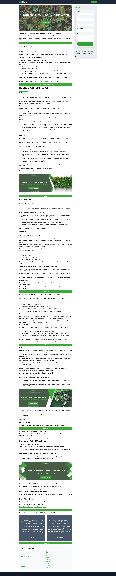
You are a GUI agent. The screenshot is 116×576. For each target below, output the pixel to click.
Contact (93, 2)
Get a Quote (45, 22)
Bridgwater (48, 555)
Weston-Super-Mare (38, 506)
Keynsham (23, 560)
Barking (44, 506)
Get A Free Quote (45, 543)
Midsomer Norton (24, 563)
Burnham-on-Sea (24, 558)
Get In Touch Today (46, 42)
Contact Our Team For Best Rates (46, 84)
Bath (47, 551)
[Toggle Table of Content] (31, 47)
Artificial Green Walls (23, 90)
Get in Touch (46, 291)
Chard (47, 567)
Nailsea (21, 506)
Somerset (23, 565)
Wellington (48, 565)
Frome (47, 557)
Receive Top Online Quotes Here (46, 509)
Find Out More (46, 196)
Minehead (48, 561)
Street (47, 553)
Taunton (48, 559)
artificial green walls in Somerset (43, 81)
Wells (22, 562)
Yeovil (47, 563)
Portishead (25, 506)
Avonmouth (30, 506)
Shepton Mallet (24, 567)
